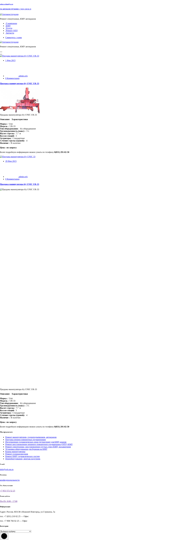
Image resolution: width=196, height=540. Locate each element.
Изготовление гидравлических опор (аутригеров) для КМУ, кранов (35, 442)
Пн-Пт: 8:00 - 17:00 (8, 501)
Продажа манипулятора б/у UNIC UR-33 (19, 83)
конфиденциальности (10, 480)
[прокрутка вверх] (4, 536)
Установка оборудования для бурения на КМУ (26, 449)
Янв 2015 (11, 161)
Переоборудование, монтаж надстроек (22, 459)
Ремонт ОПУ (11, 30)
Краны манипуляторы (15, 451)
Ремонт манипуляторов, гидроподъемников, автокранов (31, 437)
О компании (11, 23)
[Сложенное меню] (1, 51)
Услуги (8, 28)
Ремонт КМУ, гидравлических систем (22, 456)
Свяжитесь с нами (13, 37)
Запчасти (9, 33)
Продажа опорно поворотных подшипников (25, 439)
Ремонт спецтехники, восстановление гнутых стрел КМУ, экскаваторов (38, 447)
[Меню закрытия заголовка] (1, 54)
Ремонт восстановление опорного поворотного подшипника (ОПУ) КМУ (39, 444)
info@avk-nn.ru (6, 469)
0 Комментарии (12, 78)
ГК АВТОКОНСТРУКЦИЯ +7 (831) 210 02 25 (15, 9)
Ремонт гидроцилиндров (16, 454)
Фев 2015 (10, 60)
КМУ (8, 26)
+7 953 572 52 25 (7, 491)
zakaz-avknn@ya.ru (6, 4)
